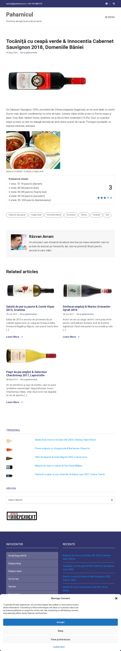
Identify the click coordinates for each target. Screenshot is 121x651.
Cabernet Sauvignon (17, 215)
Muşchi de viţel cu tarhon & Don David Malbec (59, 465)
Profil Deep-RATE (17, 555)
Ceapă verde (36, 215)
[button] (116, 598)
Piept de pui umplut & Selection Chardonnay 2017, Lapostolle (26, 373)
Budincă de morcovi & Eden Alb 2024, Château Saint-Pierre (65, 439)
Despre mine (15, 571)
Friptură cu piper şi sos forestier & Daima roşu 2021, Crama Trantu (70, 474)
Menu (111, 17)
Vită (107, 215)
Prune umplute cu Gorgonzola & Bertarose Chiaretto (62, 448)
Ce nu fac (14, 578)
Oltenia (84, 215)
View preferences (60, 639)
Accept (60, 622)
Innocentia (70, 215)
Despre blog (15, 563)
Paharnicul (19, 14)
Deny (60, 630)
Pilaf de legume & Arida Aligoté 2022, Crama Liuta (61, 457)
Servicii (12, 586)
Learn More (13, 336)
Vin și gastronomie (28, 52)
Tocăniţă (96, 215)
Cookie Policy (59, 647)
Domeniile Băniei (54, 215)
